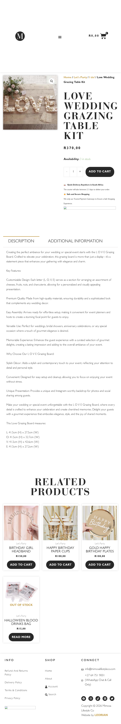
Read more (21, 637)
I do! (92, 77)
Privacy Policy (12, 698)
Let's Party (80, 77)
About (48, 679)
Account (53, 687)
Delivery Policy (13, 683)
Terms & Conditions (16, 690)
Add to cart (100, 172)
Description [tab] (21, 242)
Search (52, 694)
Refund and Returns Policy (16, 673)
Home (67, 77)
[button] (60, 37)
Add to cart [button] (21, 565)
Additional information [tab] (75, 242)
